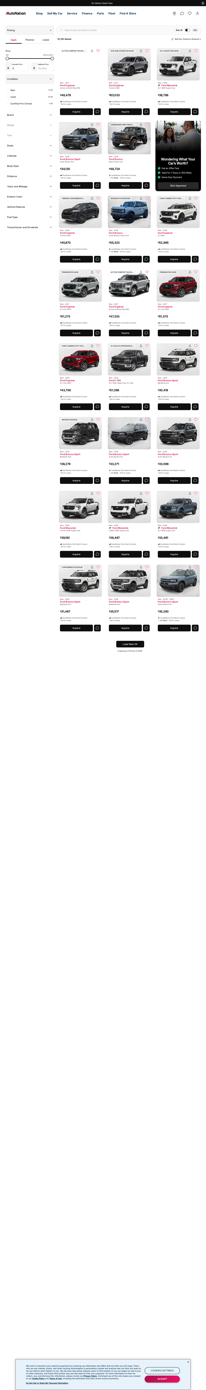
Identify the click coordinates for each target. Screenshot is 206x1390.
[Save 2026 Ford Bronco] (147, 124)
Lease (46, 39)
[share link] (92, 50)
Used (31, 96)
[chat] (182, 12)
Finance (30, 39)
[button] (39, 13)
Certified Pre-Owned (31, 103)
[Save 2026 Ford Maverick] (195, 50)
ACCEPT (162, 1379)
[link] (20, 13)
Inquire (76, 111)
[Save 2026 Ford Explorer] (98, 198)
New (31, 90)
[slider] (7, 58)
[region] (103, 1374)
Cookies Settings (162, 1370)
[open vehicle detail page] (80, 64)
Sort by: (187, 39)
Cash (14, 39)
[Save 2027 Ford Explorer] (98, 50)
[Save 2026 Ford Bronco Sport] (98, 124)
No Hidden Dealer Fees (102, 3)
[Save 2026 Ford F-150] (147, 346)
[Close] (188, 1362)
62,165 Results (64, 39)
